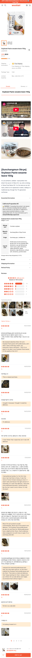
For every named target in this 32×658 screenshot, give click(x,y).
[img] (5, 326)
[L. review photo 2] (14, 586)
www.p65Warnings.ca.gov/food (11, 214)
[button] (4, 58)
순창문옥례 (4, 51)
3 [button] (16, 641)
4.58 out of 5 (20, 278)
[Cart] (30, 5)
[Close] (30, 1)
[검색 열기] (5, 5)
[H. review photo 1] (5, 449)
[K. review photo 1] (5, 358)
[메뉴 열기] (2, 5)
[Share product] (29, 50)
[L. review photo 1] (5, 497)
